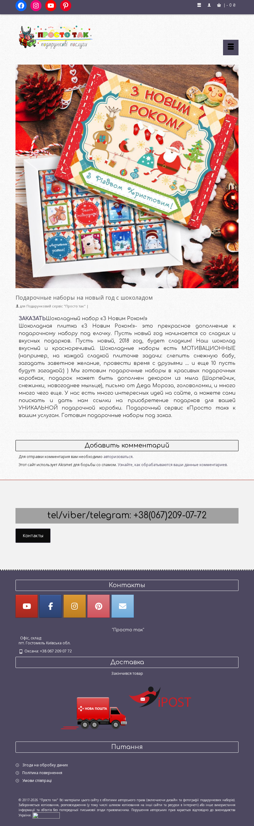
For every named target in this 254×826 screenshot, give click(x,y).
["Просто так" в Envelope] (123, 606)
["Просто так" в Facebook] (50, 606)
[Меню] (231, 47)
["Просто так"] (127, 34)
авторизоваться (118, 456)
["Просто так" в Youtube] (26, 606)
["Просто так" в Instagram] (75, 606)
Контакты (33, 535)
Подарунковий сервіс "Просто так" (55, 306)
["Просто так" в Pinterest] (98, 606)
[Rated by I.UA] (46, 815)
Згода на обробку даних (45, 765)
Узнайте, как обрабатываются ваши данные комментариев (172, 464)
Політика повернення (42, 772)
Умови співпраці (37, 780)
